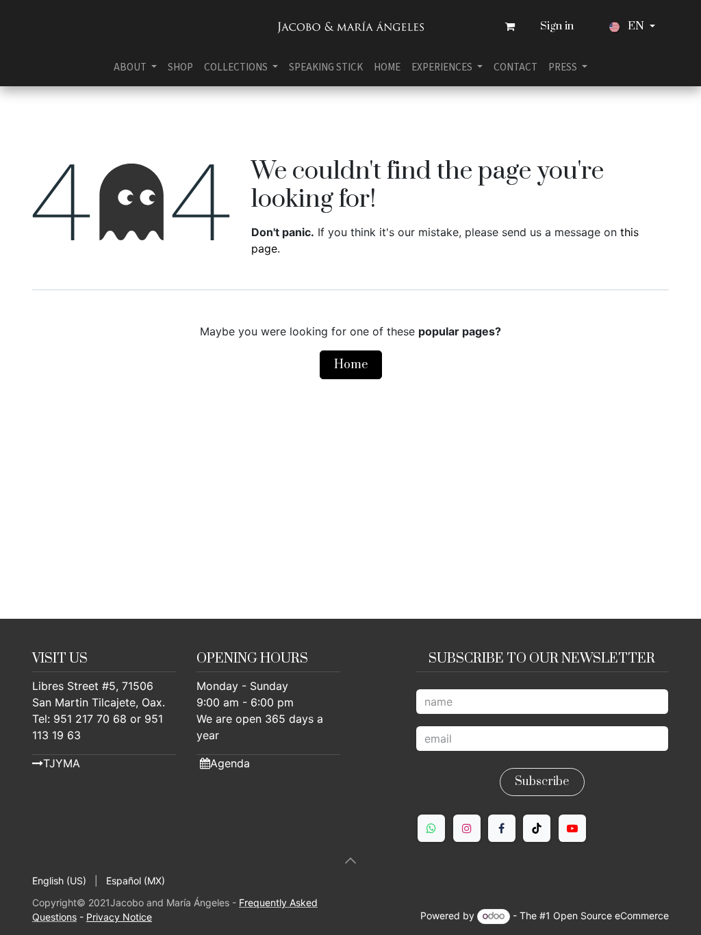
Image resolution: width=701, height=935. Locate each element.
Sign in (557, 26)
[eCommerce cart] (510, 26)
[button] (350, 860)
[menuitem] (135, 67)
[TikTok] (536, 828)
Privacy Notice (119, 917)
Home (351, 364)
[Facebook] (501, 828)
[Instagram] (467, 828)
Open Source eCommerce (611, 915)
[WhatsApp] (431, 828)
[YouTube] (572, 828)
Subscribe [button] (542, 781)
